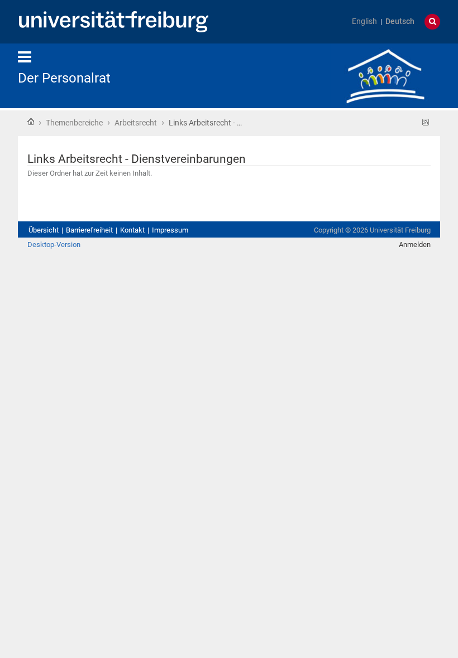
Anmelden (415, 244)
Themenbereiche (74, 122)
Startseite (30, 121)
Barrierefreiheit (89, 230)
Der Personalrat (64, 78)
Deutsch (399, 21)
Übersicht (43, 230)
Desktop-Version (53, 244)
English (364, 21)
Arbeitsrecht (136, 122)
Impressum (170, 230)
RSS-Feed (426, 122)
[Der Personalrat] (385, 75)
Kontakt (132, 230)
